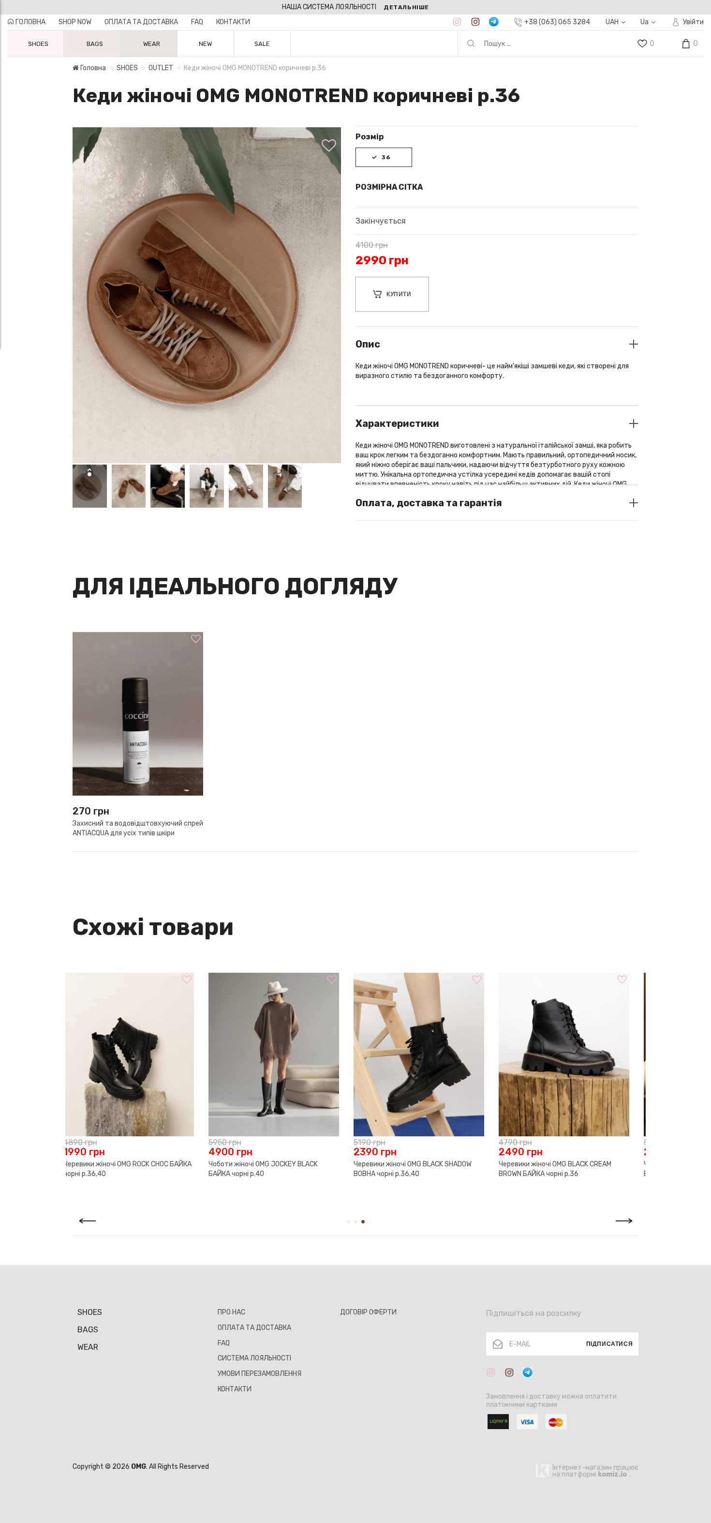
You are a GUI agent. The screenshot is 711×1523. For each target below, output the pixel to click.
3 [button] (363, 1221)
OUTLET (160, 68)
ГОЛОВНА (29, 22)
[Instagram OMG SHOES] (457, 22)
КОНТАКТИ (233, 22)
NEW (205, 43)
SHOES (127, 68)
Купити (399, 294)
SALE (262, 43)
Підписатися (609, 1344)
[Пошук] (471, 43)
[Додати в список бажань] (329, 145)
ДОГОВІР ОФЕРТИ (368, 1312)
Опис (368, 344)
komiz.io (612, 1474)
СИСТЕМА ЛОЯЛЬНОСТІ (254, 1358)
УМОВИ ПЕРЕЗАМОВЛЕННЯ (259, 1374)
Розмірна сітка (389, 187)
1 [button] (348, 1221)
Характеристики (397, 423)
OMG (138, 1467)
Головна (92, 68)
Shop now (75, 22)
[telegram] (494, 22)
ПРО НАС (231, 1312)
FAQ (197, 22)
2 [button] (355, 1221)
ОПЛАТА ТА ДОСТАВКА (141, 22)
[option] (355, 7)
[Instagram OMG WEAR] (475, 22)
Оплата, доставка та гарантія (429, 503)
